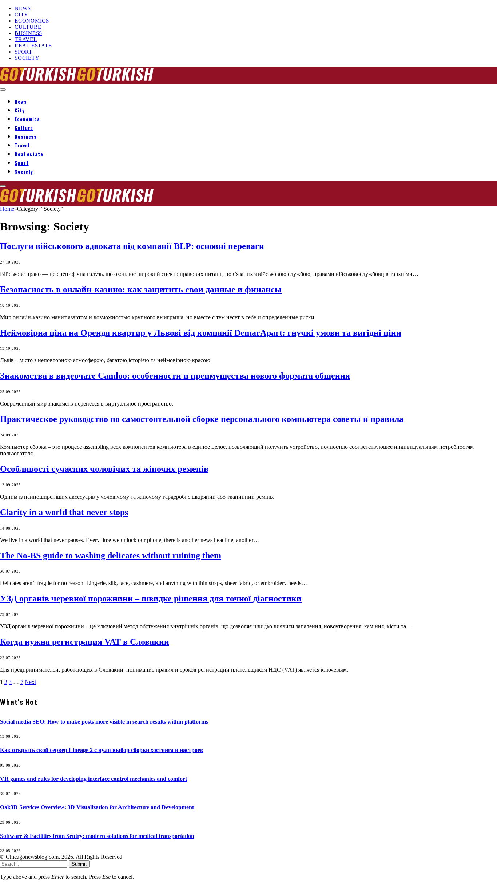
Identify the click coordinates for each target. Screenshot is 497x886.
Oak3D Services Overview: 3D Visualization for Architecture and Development (97, 807)
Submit (79, 864)
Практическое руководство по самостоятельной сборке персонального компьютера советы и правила (201, 419)
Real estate (33, 45)
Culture (28, 27)
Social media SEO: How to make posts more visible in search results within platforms (104, 722)
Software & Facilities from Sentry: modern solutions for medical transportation (97, 836)
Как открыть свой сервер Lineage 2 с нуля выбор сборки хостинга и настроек (101, 750)
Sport (23, 52)
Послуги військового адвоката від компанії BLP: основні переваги (132, 246)
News (23, 8)
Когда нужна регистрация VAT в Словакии (84, 641)
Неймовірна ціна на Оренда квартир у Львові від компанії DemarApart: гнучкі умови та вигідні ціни (200, 332)
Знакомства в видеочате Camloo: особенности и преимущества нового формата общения (175, 375)
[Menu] (3, 89)
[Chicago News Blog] (77, 81)
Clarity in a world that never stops (64, 512)
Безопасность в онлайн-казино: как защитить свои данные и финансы (141, 289)
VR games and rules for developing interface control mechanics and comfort (93, 779)
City (21, 14)
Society (27, 58)
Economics (32, 21)
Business (28, 33)
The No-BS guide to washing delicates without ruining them (110, 555)
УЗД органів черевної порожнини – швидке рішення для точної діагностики (151, 598)
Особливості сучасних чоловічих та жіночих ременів (104, 469)
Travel (26, 39)
